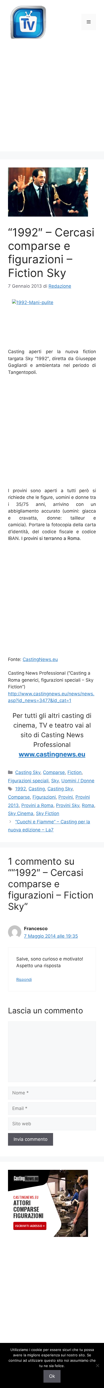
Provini (65, 797)
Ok (52, 1376)
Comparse (54, 772)
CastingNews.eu (40, 659)
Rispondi (24, 979)
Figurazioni (44, 797)
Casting (37, 788)
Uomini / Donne (77, 780)
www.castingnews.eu (52, 754)
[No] (97, 1365)
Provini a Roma (37, 805)
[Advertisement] (52, 99)
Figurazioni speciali (28, 780)
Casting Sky (27, 772)
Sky (55, 780)
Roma (88, 805)
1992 (20, 788)
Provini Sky (67, 805)
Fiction (74, 772)
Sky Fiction (47, 813)
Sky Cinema (20, 813)
